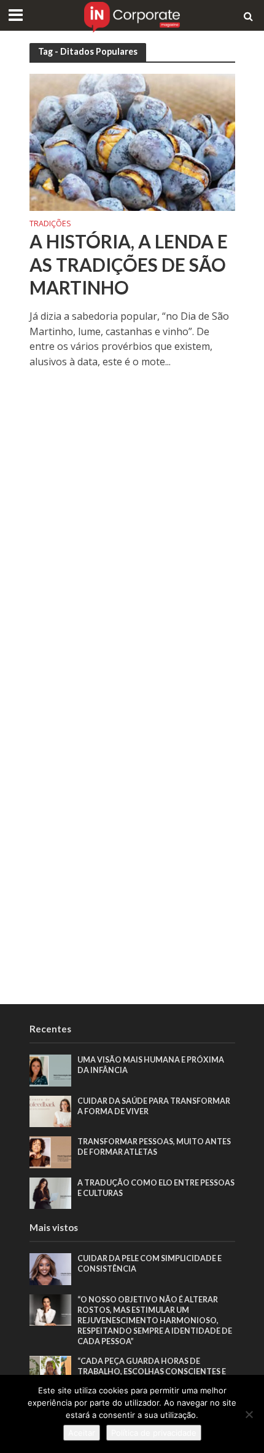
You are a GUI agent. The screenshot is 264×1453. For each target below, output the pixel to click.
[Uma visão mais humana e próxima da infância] (50, 1069)
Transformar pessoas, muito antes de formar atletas (154, 1147)
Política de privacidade (153, 1433)
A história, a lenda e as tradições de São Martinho (128, 264)
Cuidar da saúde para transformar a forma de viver (153, 1106)
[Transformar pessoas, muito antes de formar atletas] (50, 1151)
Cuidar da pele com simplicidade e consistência (149, 1263)
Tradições (50, 224)
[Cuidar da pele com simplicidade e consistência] (50, 1268)
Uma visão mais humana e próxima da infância (150, 1065)
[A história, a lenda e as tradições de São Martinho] (132, 141)
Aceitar (81, 1433)
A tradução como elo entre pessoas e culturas (156, 1188)
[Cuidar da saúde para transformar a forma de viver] (50, 1110)
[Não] (249, 1414)
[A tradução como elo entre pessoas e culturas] (50, 1192)
